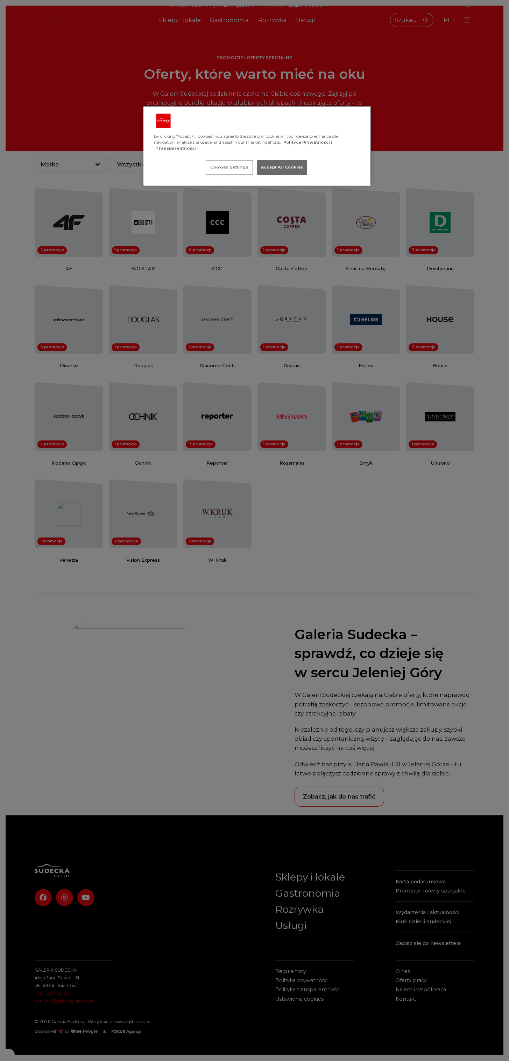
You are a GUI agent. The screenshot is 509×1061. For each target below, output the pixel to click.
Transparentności (176, 148)
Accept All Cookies (282, 167)
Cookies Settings (229, 167)
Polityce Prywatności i (307, 142)
